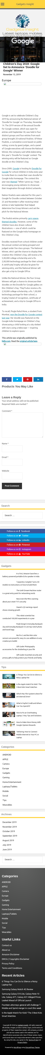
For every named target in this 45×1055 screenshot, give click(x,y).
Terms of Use (33, 1040)
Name (5, 443)
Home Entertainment (11, 782)
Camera (6, 764)
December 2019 (9, 822)
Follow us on (18, 531)
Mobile (5, 791)
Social (5, 796)
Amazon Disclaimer (11, 954)
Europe (6, 80)
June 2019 (7, 849)
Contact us (7, 945)
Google (16, 168)
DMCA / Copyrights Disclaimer (15, 959)
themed (13, 182)
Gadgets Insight (25, 4)
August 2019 (8, 840)
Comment (7, 411)
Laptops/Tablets (9, 786)
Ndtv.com (6, 341)
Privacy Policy (8, 963)
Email (5, 457)
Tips (4, 800)
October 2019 (8, 831)
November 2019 (9, 827)
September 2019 (9, 836)
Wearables (7, 805)
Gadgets (6, 773)
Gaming (6, 777)
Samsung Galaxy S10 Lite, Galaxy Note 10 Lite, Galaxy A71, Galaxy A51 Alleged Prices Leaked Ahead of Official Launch (21, 997)
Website (5, 471)
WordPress (17, 1047)
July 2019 (6, 845)
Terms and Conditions (12, 968)
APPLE (5, 759)
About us (6, 950)
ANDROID (6, 755)
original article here (28, 341)
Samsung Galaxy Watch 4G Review (17, 989)
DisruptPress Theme (33, 1047)
